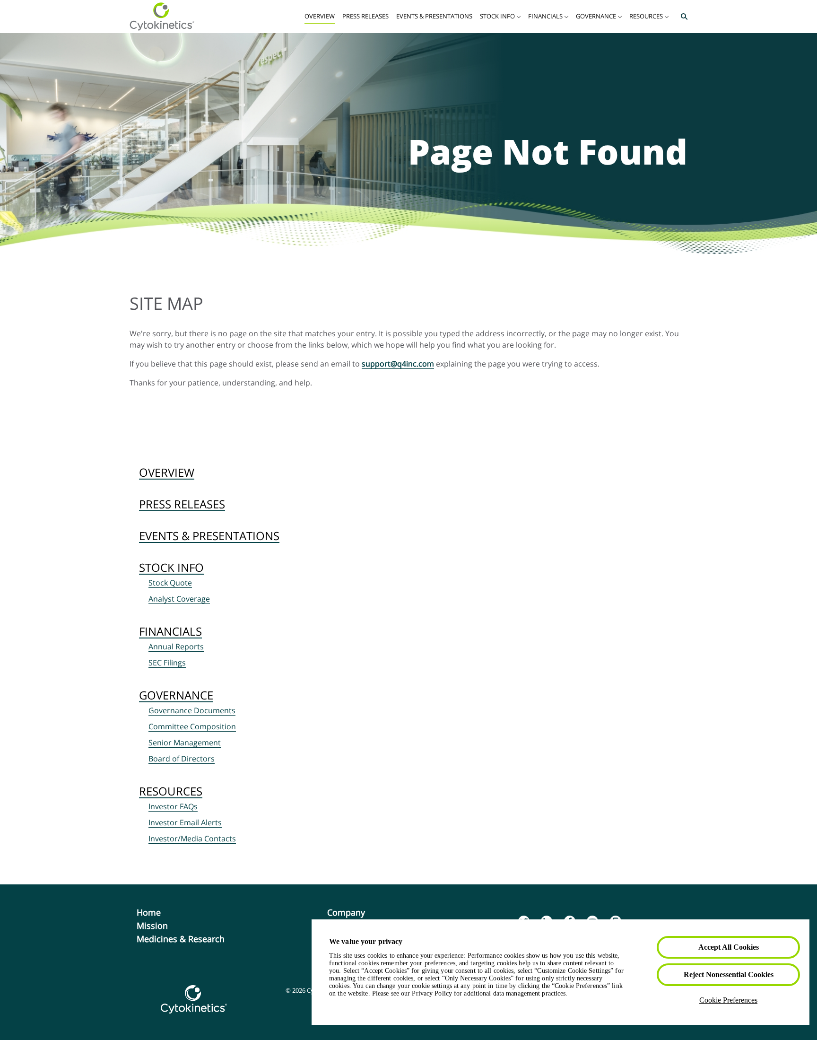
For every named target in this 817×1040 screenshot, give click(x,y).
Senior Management (184, 742)
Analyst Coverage (179, 599)
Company (361, 912)
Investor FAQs (173, 806)
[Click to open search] (681, 16)
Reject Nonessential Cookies (729, 974)
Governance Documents (191, 710)
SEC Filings (167, 662)
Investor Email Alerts (185, 822)
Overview (166, 472)
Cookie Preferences (728, 1000)
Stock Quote (170, 582)
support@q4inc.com (398, 363)
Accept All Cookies (728, 947)
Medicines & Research (196, 939)
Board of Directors (181, 758)
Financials (170, 631)
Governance (176, 695)
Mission (168, 925)
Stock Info (171, 567)
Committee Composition (192, 726)
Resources (170, 791)
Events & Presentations (209, 535)
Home (164, 912)
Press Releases (182, 504)
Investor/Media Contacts (192, 838)
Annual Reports (176, 646)
